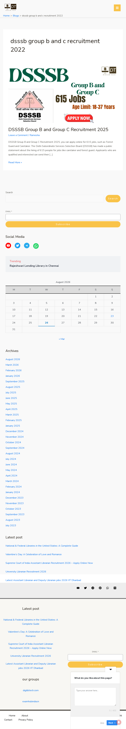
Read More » (15, 162)
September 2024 (15, 448)
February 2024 (14, 486)
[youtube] (78, 588)
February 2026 (14, 370)
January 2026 (13, 376)
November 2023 (15, 503)
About (25, 715)
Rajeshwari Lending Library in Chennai (34, 266)
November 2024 (15, 437)
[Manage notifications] (118, 722)
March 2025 (12, 414)
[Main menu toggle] (117, 7)
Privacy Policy (25, 719)
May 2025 (11, 403)
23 (112, 316)
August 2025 (13, 387)
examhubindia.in (30, 701)
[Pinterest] (100, 588)
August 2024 (13, 453)
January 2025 (13, 425)
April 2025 (11, 409)
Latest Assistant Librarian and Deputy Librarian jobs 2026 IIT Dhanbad (43, 580)
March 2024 (12, 481)
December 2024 (15, 431)
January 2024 (13, 492)
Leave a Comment (18, 135)
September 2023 (15, 514)
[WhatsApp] (36, 246)
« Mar (62, 339)
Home (12, 715)
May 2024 (11, 470)
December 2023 (15, 497)
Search (9, 192)
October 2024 (13, 442)
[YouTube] (8, 245)
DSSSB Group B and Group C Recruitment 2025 (58, 129)
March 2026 (12, 365)
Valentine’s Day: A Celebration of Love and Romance (34, 554)
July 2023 (11, 525)
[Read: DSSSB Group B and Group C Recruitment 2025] (63, 94)
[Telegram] (27, 245)
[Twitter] (17, 245)
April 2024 (11, 475)
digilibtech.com (31, 690)
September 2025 (15, 381)
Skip (102, 722)
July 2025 (11, 392)
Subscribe (63, 224)
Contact (8, 719)
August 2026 (13, 359)
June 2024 (11, 464)
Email (9, 211)
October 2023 (13, 509)
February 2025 (14, 420)
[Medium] (115, 588)
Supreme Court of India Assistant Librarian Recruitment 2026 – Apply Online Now (49, 563)
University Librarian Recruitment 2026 (26, 571)
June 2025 (11, 398)
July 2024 (11, 459)
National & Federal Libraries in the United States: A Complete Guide (42, 545)
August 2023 (13, 520)
